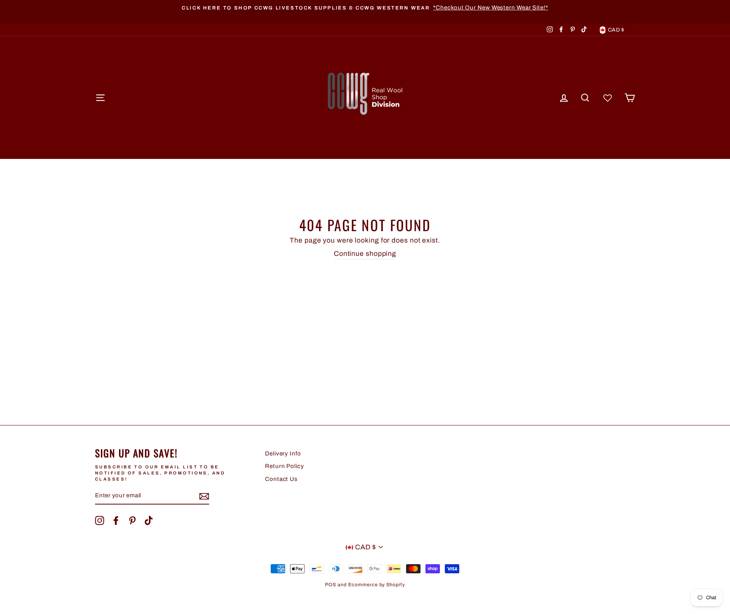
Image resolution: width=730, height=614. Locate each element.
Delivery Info (283, 454)
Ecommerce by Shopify (376, 584)
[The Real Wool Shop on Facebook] (116, 520)
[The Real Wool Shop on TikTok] (148, 520)
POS (330, 584)
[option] (365, 8)
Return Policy (284, 466)
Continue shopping (365, 253)
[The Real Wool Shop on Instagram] (99, 520)
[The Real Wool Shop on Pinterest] (132, 520)
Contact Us (281, 479)
